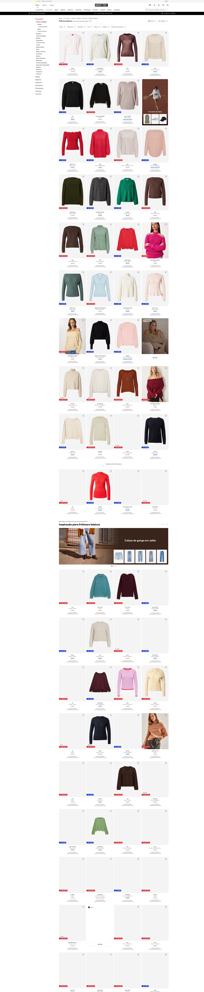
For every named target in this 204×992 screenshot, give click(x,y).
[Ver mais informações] (72, 76)
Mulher (37, 5)
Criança (51, 5)
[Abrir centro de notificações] (159, 5)
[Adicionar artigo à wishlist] (83, 33)
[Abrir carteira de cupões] (150, 5)
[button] (152, 21)
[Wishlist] (163, 5)
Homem (44, 5)
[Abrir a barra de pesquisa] (146, 9)
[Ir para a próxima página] (167, 524)
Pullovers (85, 18)
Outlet (39, 1)
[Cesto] (168, 5)
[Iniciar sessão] (154, 5)
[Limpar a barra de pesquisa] (167, 9)
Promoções (67, 18)
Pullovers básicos (93, 18)
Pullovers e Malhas (76, 18)
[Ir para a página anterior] (158, 524)
